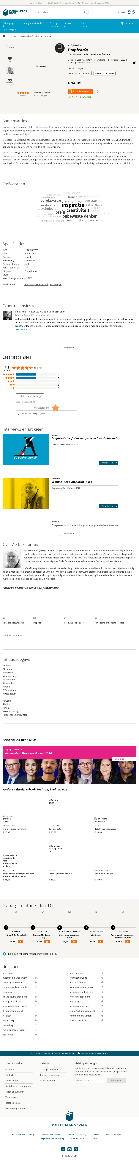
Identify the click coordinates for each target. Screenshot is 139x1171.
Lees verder (20, 329)
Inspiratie (47, 36)
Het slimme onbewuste (75, 623)
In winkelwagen (81, 91)
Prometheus (30, 271)
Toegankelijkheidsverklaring (52, 1138)
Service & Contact (78, 1138)
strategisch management (82, 1011)
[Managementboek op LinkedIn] (63, 1149)
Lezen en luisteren (14, 1092)
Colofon (70, 1135)
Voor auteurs (11, 1097)
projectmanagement (80, 997)
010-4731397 (130, 23)
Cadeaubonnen (48, 1080)
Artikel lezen (107, 463)
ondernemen (76, 973)
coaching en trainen (13, 982)
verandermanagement (81, 1015)
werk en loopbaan (78, 1020)
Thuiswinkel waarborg (25, 1135)
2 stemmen (21, 96)
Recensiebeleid (13, 1103)
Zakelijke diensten (49, 1069)
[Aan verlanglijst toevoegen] (97, 91)
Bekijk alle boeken (11, 635)
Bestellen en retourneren (18, 1086)
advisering (8, 973)
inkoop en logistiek (12, 1001)
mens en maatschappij (14, 1030)
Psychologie (55, 284)
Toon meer (68, 348)
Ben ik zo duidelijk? (103, 873)
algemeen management (15, 978)
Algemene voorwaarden (50, 1135)
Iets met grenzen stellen (14, 829)
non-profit (8, 1034)
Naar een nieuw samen (14, 623)
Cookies (95, 1135)
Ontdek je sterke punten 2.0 (62, 873)
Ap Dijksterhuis (75, 45)
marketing (8, 1025)
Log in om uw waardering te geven (30, 414)
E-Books (12, 36)
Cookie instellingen (113, 1135)
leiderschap (8, 1020)
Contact (9, 1075)
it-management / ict (13, 1011)
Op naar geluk (55, 829)
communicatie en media (15, 987)
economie (7, 992)
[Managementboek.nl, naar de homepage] (15, 15)
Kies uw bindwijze (75, 68)
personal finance (78, 982)
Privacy (83, 1135)
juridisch (7, 1015)
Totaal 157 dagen (40, 95)
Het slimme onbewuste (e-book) (110, 623)
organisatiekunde (78, 978)
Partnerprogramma (15, 1108)
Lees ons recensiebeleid (26, 402)
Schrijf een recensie (28, 396)
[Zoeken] (85, 12)
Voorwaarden (12, 1080)
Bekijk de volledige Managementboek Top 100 (32, 953)
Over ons (9, 1069)
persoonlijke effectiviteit (81, 992)
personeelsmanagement (82, 987)
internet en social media (15, 1006)
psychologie (75, 1001)
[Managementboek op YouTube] (69, 1149)
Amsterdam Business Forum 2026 (28, 753)
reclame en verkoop (79, 1006)
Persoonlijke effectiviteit (30, 36)
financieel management (15, 997)
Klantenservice (14, 1063)
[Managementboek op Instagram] (76, 1149)
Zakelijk (44, 1063)
